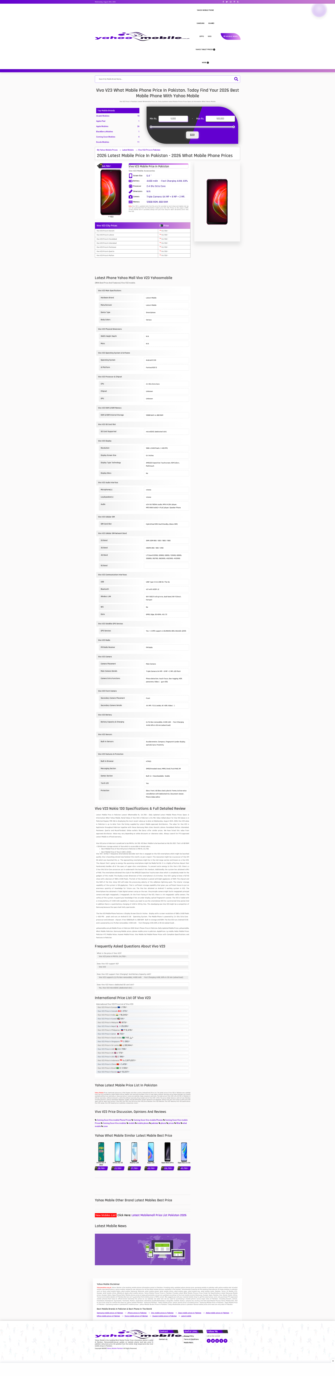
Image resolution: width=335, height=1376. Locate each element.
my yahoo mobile (130, 1303)
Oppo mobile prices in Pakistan (189, 1313)
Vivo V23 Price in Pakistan (149, 150)
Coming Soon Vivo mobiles (114, 1123)
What (178, 1123)
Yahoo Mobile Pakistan (115, 1348)
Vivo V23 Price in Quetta (105, 251)
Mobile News (231, 36)
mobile (132, 1123)
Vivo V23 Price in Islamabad (107, 243)
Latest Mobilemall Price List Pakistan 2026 (159, 1215)
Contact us (163, 1339)
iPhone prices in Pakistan (137, 1313)
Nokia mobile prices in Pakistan (217, 1313)
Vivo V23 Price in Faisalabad (107, 239)
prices (171, 1123)
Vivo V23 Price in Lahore (105, 235)
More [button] (204, 63)
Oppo (201, 36)
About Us (162, 1336)
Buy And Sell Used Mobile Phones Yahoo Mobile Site (215, 1301)
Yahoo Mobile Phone (205, 10)
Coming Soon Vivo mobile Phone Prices (114, 1120)
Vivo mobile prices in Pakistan (162, 1313)
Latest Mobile (128, 150)
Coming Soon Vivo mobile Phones (148, 1120)
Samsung (200, 23)
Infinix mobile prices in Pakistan (108, 1316)
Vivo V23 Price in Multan (105, 255)
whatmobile (176, 1304)
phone (163, 1123)
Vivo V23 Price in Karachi (105, 231)
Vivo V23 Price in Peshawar (106, 247)
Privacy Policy (189, 1336)
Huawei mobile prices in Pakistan (164, 1316)
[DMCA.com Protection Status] (165, 1342)
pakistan (154, 1123)
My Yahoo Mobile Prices (107, 150)
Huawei (211, 23)
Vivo (209, 36)
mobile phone (143, 1123)
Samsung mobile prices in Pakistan (110, 1313)
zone (105, 1126)
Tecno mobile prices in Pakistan (136, 1316)
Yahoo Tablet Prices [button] (204, 49)
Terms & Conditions (191, 1339)
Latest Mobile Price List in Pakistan (131, 1085)
